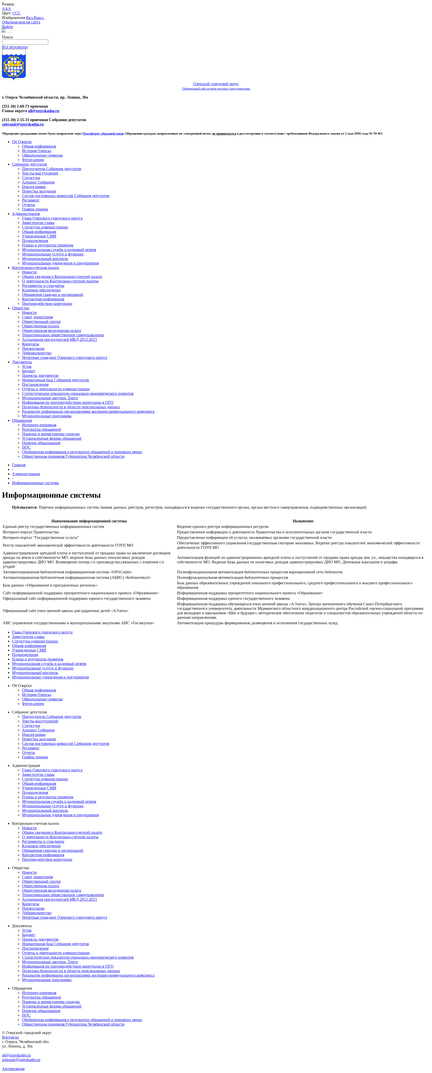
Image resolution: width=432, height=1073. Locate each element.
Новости (29, 272)
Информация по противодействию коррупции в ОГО (68, 402)
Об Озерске (22, 142)
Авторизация (13, 1069)
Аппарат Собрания (38, 182)
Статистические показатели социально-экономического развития (78, 393)
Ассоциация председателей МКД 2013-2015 (59, 339)
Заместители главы (38, 222)
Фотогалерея (33, 160)
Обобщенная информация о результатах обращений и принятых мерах (82, 452)
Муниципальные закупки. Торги (50, 398)
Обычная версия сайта (21, 22)
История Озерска (36, 151)
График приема (35, 209)
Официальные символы (42, 155)
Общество (20, 308)
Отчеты (28, 205)
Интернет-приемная (39, 425)
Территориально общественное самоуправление (63, 335)
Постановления (35, 384)
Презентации (33, 348)
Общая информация (39, 146)
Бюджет (28, 371)
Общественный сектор (41, 321)
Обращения (22, 420)
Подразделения (35, 240)
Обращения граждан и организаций (52, 294)
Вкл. (30, 17)
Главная (19, 465)
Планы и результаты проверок (48, 245)
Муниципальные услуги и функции (53, 254)
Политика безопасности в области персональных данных (71, 407)
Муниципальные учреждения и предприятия (60, 263)
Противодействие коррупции (47, 303)
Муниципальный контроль (45, 258)
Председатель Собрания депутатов (51, 169)
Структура (31, 178)
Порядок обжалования (41, 443)
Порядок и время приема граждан (51, 434)
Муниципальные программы (47, 416)
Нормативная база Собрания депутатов (55, 380)
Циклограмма (34, 187)
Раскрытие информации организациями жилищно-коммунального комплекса (88, 411)
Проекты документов (40, 375)
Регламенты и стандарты (43, 285)
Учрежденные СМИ (39, 236)
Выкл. (39, 17)
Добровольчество (37, 353)
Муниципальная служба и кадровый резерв (59, 249)
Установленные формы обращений (52, 438)
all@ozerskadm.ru (43, 111)
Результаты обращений (41, 429)
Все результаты (15, 47)
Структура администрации (45, 227)
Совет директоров (37, 317)
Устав (27, 366)
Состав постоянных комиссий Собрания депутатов (65, 196)
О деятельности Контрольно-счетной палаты (60, 281)
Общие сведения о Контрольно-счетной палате (62, 276)
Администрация (26, 214)
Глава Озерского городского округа (52, 218)
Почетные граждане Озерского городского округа (64, 357)
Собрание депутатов (29, 164)
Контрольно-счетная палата (35, 267)
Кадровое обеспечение (41, 290)
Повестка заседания (39, 191)
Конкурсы (30, 344)
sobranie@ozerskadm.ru (23, 124)
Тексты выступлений (40, 173)
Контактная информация (43, 299)
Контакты (10, 1037)
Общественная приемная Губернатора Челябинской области (73, 456)
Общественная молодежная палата (51, 330)
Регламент (31, 200)
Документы (22, 362)
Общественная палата (40, 326)
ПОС (26, 447)
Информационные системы (35, 483)
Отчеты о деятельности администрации (56, 389)
